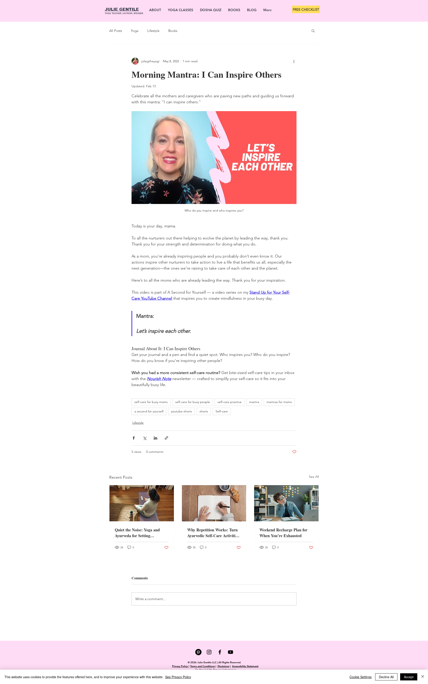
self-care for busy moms (151, 402)
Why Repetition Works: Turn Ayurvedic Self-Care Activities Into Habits (213, 532)
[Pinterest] (198, 652)
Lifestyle (153, 31)
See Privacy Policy (178, 677)
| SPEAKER (138, 13)
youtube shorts (181, 411)
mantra (254, 402)
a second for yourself (148, 411)
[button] (313, 30)
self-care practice (230, 402)
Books (172, 31)
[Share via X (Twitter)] (144, 438)
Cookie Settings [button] (361, 677)
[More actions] (293, 61)
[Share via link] (166, 438)
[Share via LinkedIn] (155, 438)
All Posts (115, 31)
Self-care (222, 411)
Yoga (134, 31)
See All (314, 477)
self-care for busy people (192, 402)
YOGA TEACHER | (114, 13)
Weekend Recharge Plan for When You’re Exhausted (283, 532)
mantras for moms (279, 402)
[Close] (422, 676)
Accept (409, 677)
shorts (204, 411)
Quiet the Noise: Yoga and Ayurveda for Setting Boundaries (137, 532)
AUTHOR (128, 13)
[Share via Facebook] (134, 438)
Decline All (386, 677)
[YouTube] (230, 652)
